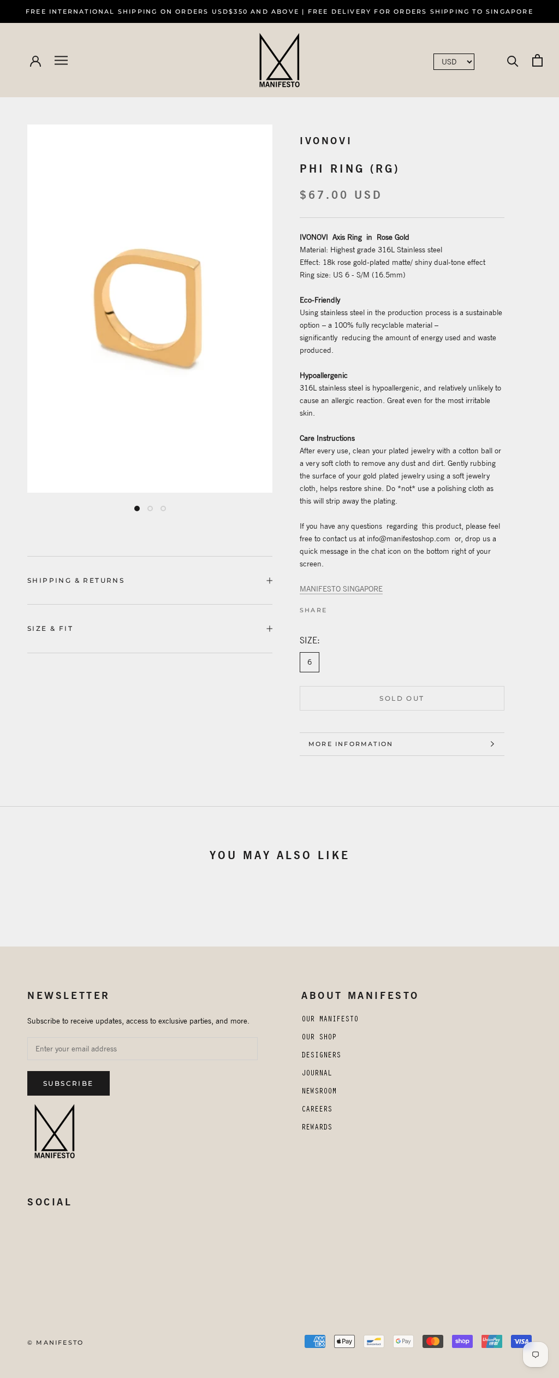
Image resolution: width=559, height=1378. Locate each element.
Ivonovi (326, 140)
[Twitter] (345, 607)
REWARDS (316, 1128)
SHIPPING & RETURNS (75, 580)
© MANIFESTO (55, 1342)
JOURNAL (316, 1074)
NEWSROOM (318, 1092)
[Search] (513, 60)
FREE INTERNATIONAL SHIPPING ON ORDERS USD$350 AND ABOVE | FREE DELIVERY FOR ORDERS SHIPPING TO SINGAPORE (279, 11)
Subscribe (68, 1083)
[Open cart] (537, 60)
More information (350, 744)
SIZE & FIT (50, 628)
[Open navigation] (61, 60)
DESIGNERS (321, 1056)
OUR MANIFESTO (329, 1020)
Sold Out (401, 698)
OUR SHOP (318, 1038)
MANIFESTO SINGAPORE (341, 588)
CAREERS (316, 1110)
